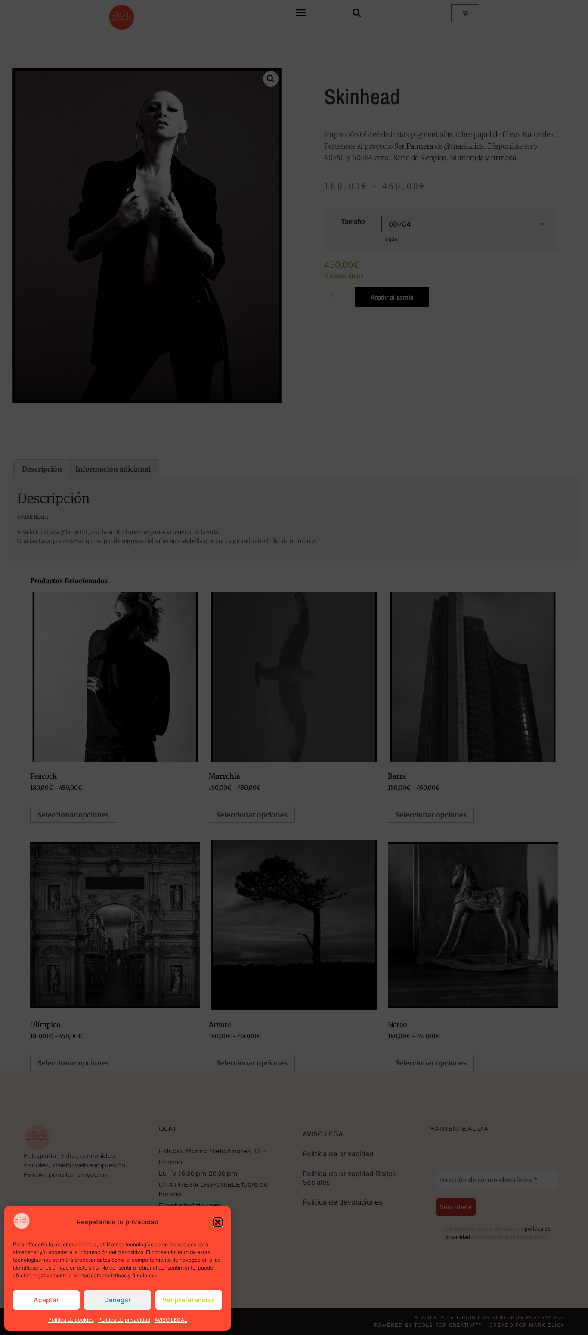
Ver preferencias (188, 1300)
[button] (218, 1222)
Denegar (117, 1300)
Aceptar (46, 1300)
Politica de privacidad (124, 1319)
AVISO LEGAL (171, 1319)
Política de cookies (71, 1319)
